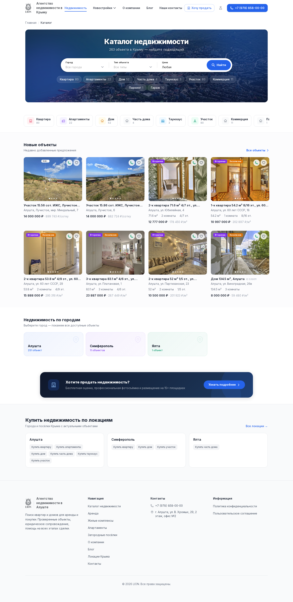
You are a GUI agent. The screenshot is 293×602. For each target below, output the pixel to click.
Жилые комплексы (100, 520)
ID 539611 (251, 279)
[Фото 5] (120, 198)
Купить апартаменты (68, 446)
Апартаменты (98, 79)
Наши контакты (170, 8)
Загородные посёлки (102, 535)
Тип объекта (121, 62)
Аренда (93, 513)
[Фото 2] (51, 198)
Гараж (157, 87)
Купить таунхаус (87, 453)
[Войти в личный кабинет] (221, 8)
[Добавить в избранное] (76, 163)
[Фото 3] (54, 198)
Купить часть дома (61, 453)
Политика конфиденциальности (235, 506)
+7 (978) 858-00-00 (169, 505)
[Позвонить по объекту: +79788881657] (69, 163)
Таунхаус (173, 79)
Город (69, 62)
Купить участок (40, 460)
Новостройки (102, 8)
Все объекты (255, 150)
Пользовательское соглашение (235, 513)
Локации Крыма (99, 556)
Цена (165, 62)
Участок (197, 79)
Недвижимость (76, 8)
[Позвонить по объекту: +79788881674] (194, 163)
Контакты (94, 563)
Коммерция (223, 79)
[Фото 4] (56, 198)
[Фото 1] (49, 198)
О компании (131, 8)
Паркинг (136, 87)
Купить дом (38, 453)
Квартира (69, 79)
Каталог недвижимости (104, 506)
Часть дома (147, 79)
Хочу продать (201, 8)
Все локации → (257, 426)
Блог (149, 8)
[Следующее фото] (77, 179)
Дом (124, 79)
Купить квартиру (41, 446)
